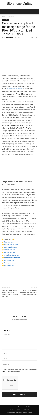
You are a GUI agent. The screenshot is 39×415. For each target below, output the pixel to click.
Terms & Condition (15, 409)
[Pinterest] (13, 42)
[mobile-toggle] (3, 11)
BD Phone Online (8, 37)
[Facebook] (4, 42)
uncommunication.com (12, 258)
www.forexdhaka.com (12, 255)
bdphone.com (9, 242)
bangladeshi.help (10, 252)
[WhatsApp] (18, 42)
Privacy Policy (25, 409)
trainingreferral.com (11, 247)
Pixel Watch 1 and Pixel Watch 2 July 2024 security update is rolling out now (10, 293)
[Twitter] (9, 42)
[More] (22, 42)
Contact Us (21, 407)
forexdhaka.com (10, 263)
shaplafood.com (10, 250)
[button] (36, 11)
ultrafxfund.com (9, 265)
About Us (13, 407)
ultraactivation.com (11, 244)
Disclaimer (29, 407)
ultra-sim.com (9, 260)
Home (3, 16)
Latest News (11, 16)
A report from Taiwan (14, 89)
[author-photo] (19, 314)
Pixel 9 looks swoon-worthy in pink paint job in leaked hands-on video (28, 292)
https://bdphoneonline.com (19, 319)
